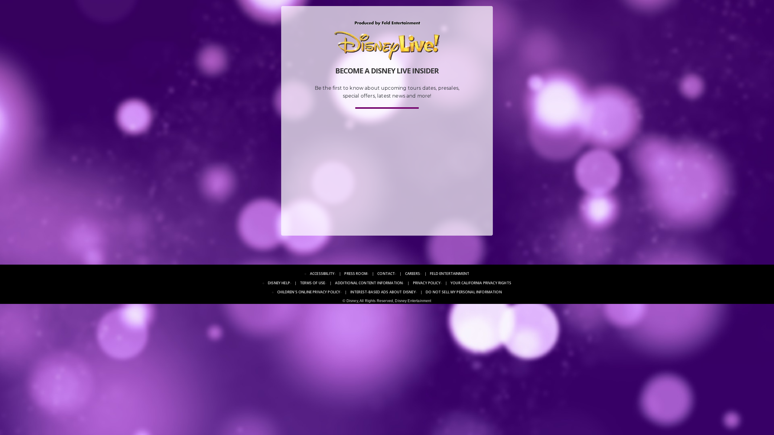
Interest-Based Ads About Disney (383, 292)
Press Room (355, 273)
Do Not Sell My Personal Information (464, 292)
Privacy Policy (427, 282)
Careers (412, 273)
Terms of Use (312, 282)
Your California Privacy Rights (480, 282)
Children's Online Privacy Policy (308, 292)
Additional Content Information (369, 282)
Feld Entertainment (449, 273)
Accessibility (322, 273)
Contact (386, 273)
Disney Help (279, 282)
